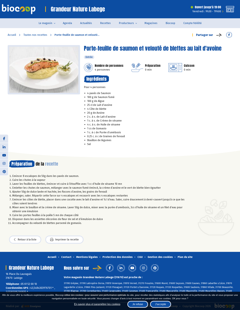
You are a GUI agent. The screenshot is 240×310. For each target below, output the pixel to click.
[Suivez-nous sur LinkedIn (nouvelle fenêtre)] (4, 147)
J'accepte (160, 304)
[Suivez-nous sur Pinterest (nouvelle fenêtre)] (4, 171)
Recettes (105, 23)
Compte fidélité (192, 23)
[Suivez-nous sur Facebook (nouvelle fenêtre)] (4, 139)
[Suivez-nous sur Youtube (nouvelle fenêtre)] (4, 155)
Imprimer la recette (67, 239)
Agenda (67, 23)
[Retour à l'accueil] (18, 9)
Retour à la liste (27, 239)
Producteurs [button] (126, 23)
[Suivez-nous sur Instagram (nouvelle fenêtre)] (4, 163)
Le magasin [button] (45, 23)
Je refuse (137, 304)
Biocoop (170, 23)
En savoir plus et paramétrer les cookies (97, 304)
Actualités (86, 23)
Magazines (150, 23)
